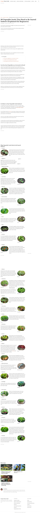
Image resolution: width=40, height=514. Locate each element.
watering (13, 350)
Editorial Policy (29, 501)
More (35, 1)
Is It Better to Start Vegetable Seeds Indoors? (10, 59)
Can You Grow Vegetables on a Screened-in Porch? (10, 58)
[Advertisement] (20, 9)
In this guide (4, 56)
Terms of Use (29, 507)
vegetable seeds (20, 107)
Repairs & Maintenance (20, 1)
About (28, 500)
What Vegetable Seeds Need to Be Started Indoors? (11, 61)
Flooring (15, 507)
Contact (28, 504)
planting (10, 111)
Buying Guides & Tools (17, 508)
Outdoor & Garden (13, 1)
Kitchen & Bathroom (27, 1)
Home (1, 17)
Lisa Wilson (2, 23)
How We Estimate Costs (30, 503)
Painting (32, 1)
